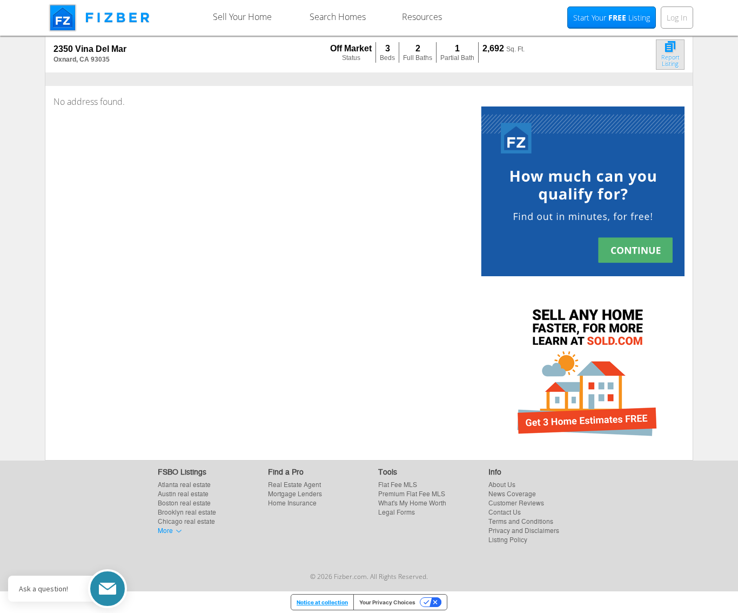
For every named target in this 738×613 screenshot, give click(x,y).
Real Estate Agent (294, 484)
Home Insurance (292, 502)
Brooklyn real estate (187, 511)
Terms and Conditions (520, 520)
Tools (387, 471)
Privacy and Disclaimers (523, 530)
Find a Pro (286, 471)
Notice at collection (322, 602)
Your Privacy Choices (387, 602)
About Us (501, 484)
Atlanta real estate (184, 484)
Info (494, 471)
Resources (422, 17)
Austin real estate (183, 493)
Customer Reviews (516, 502)
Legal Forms (396, 511)
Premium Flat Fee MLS (411, 493)
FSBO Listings (182, 471)
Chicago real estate (186, 520)
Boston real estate (184, 502)
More (165, 530)
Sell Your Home (242, 17)
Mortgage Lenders (295, 493)
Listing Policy (507, 539)
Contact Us (504, 511)
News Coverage (512, 493)
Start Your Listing (611, 17)
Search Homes (338, 17)
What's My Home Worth (412, 502)
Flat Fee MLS (397, 484)
